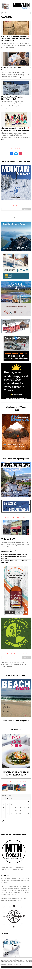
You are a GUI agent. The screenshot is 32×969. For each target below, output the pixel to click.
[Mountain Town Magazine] (16, 6)
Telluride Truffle (8, 539)
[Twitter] (16, 153)
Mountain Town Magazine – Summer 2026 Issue (14, 554)
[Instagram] (20, 153)
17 (3, 811)
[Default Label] (16, 157)
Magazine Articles (16, 518)
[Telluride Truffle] (16, 533)
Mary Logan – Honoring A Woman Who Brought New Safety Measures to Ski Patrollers (15, 38)
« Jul (2, 821)
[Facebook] (11, 153)
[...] (16, 48)
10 (3, 808)
